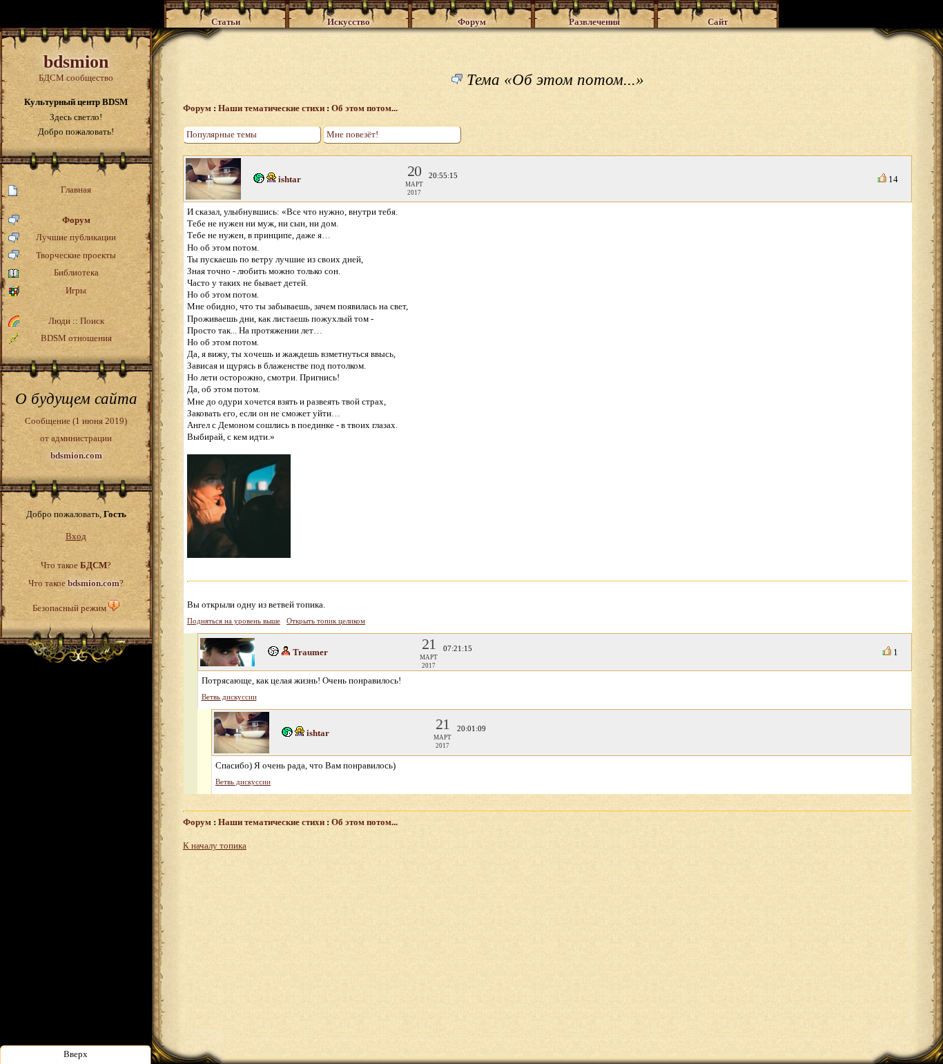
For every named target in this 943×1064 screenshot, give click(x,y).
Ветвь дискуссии (229, 697)
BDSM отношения (76, 338)
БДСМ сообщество (76, 67)
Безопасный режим (69, 608)
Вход (76, 536)
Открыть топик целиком (325, 621)
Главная (76, 189)
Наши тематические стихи (271, 108)
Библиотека (76, 272)
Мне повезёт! (352, 134)
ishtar (289, 179)
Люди (59, 321)
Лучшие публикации (76, 237)
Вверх (76, 1054)
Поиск (92, 321)
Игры (76, 290)
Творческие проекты (76, 255)
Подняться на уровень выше (233, 621)
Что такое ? (76, 565)
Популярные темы (221, 134)
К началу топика (214, 845)
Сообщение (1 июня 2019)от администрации (76, 438)
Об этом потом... (364, 108)
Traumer (310, 652)
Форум (76, 220)
